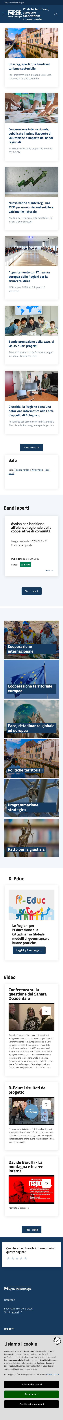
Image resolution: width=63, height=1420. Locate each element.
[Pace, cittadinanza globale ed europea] (31, 719)
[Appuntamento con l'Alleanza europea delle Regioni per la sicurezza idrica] (31, 251)
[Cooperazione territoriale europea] (31, 679)
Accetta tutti (31, 1394)
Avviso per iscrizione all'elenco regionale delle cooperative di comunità (31, 527)
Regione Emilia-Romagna (14, 2)
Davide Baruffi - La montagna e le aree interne (26, 1166)
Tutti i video (37, 469)
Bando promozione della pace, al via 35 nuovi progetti (31, 343)
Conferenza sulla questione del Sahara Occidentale (28, 994)
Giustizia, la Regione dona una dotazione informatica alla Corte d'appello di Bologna (31, 410)
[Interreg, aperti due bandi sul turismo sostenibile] (31, 43)
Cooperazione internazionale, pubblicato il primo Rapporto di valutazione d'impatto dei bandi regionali (31, 135)
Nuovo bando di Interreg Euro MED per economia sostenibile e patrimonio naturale (31, 207)
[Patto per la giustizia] (31, 838)
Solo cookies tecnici (31, 1384)
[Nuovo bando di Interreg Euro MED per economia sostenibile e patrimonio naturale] (31, 182)
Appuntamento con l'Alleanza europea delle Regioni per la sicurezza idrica (29, 276)
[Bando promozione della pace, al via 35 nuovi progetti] (31, 321)
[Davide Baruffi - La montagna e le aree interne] (31, 1189)
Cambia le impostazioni (31, 1404)
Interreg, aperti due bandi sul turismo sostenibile (29, 66)
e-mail (15, 1312)
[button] (55, 14)
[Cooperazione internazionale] (31, 640)
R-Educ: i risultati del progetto (28, 1090)
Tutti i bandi (31, 591)
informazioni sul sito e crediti (18, 1308)
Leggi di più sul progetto (29, 950)
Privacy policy (53, 1374)
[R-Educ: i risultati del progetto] (31, 1111)
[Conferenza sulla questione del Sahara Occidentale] (31, 1017)
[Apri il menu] (4, 14)
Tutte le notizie (31, 447)
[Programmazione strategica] (31, 798)
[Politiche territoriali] (31, 758)
